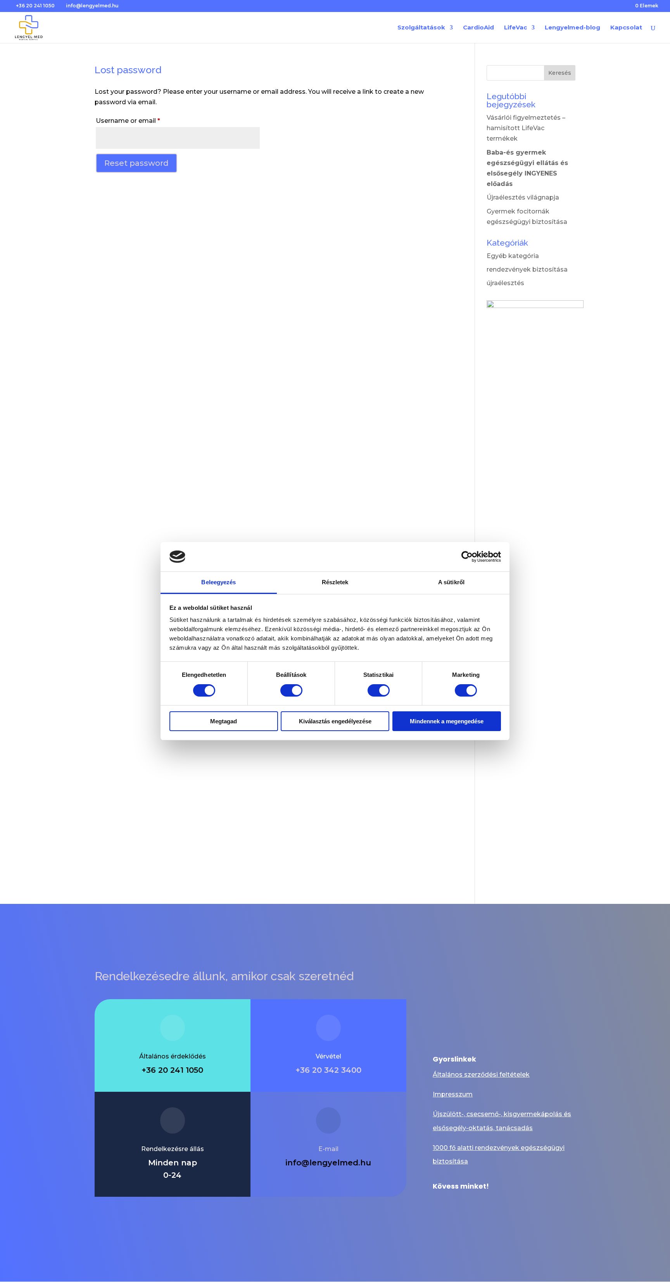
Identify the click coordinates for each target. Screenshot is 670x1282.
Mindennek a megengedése (447, 721)
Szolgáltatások (421, 28)
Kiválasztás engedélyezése (335, 721)
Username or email (142, 120)
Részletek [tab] (335, 582)
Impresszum (453, 1094)
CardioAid (478, 28)
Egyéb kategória (513, 256)
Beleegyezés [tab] (218, 582)
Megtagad (223, 721)
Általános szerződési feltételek (481, 1074)
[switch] (291, 690)
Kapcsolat (626, 28)
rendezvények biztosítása (527, 269)
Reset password (136, 163)
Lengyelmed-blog (572, 28)
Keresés (559, 72)
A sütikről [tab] (451, 582)
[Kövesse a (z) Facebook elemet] (439, 1205)
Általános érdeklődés (172, 1056)
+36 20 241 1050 (35, 6)
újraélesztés (505, 283)
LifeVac (515, 28)
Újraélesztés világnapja (523, 197)
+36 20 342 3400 (328, 1070)
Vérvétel (328, 1056)
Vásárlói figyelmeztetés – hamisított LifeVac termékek (526, 128)
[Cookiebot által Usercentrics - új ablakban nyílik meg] (467, 557)
